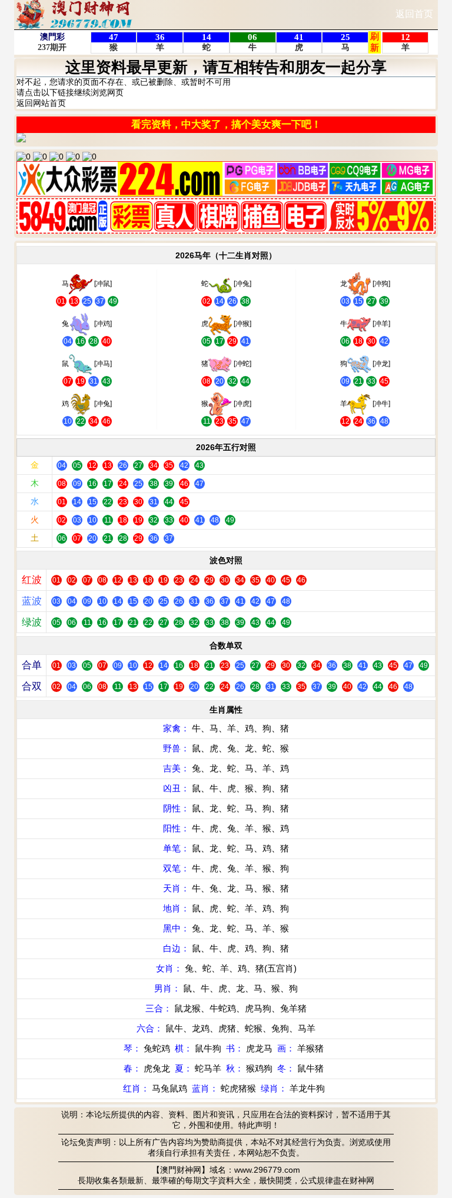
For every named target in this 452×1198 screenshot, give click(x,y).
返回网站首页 (41, 103)
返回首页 (414, 14)
